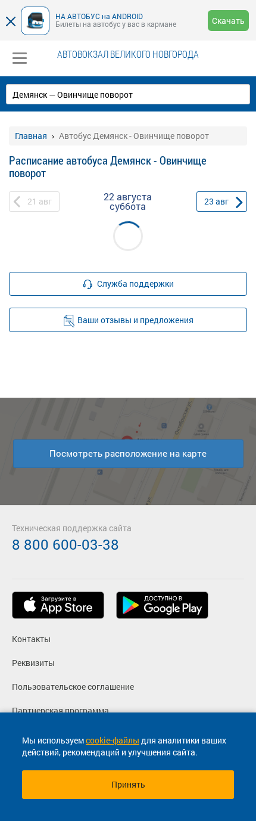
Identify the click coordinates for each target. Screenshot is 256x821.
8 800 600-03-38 (65, 544)
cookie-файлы (112, 740)
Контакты (31, 639)
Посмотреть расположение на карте (128, 453)
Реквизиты (33, 662)
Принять (128, 784)
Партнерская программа (60, 710)
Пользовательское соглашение (73, 686)
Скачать (228, 20)
